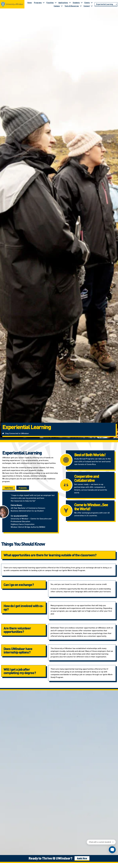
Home (29, 3)
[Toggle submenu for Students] (82, 3)
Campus (57, 6)
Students (76, 3)
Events (87, 3)
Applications (63, 3)
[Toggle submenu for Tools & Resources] (81, 6)
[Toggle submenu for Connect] (92, 6)
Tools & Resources (72, 6)
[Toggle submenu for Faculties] (56, 3)
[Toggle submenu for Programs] (44, 3)
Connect (87, 6)
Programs (38, 3)
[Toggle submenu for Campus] (62, 6)
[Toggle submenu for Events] (92, 3)
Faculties (50, 3)
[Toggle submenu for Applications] (70, 3)
